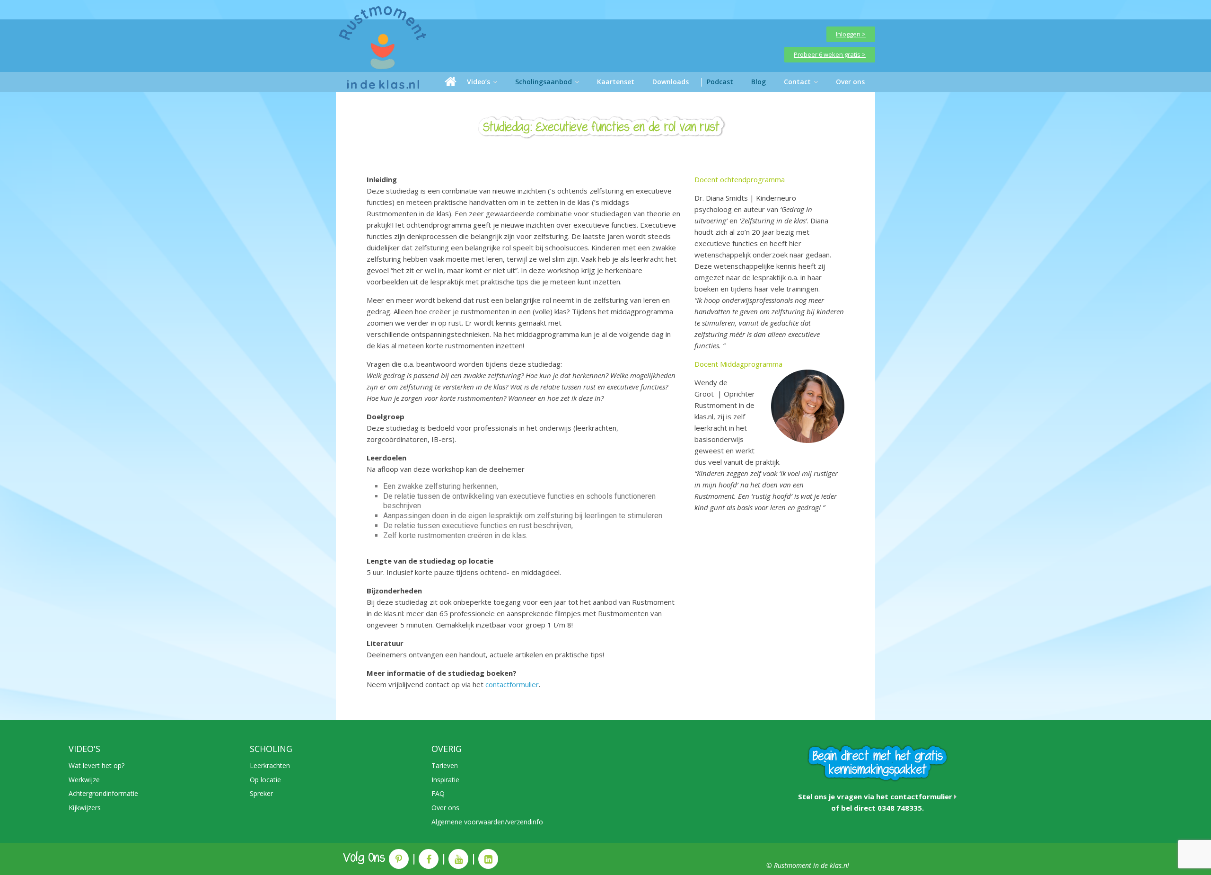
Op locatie (265, 779)
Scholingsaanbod (543, 81)
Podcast (720, 81)
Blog (758, 81)
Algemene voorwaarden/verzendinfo (487, 821)
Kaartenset (615, 81)
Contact (797, 81)
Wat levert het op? (96, 765)
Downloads (670, 81)
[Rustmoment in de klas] (450, 82)
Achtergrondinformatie (103, 793)
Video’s (478, 81)
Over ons (850, 81)
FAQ (438, 793)
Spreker (261, 793)
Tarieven (444, 765)
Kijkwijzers (85, 807)
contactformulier (512, 684)
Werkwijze (84, 779)
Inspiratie (445, 779)
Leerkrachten (270, 765)
